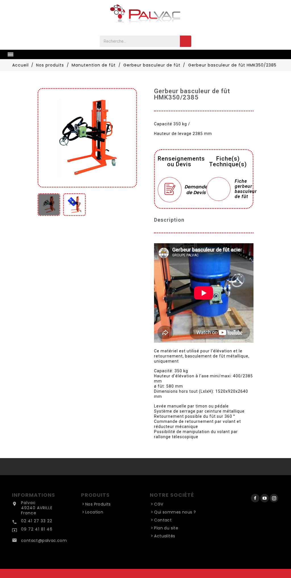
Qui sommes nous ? (175, 512)
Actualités (164, 536)
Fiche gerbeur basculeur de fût (246, 189)
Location (94, 512)
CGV (158, 504)
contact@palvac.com (44, 540)
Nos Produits (98, 504)
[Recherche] (185, 41)
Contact (163, 520)
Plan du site (166, 528)
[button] (43, 138)
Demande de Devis (192, 189)
